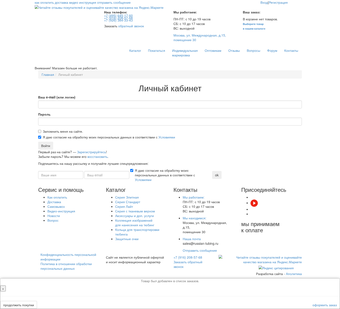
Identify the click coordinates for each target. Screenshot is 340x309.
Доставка (54, 201)
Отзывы (234, 50)
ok (217, 175)
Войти (45, 145)
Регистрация (278, 2)
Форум (272, 50)
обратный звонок (131, 26)
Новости (53, 215)
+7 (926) (118, 20)
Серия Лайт (124, 206)
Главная (48, 74)
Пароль (44, 114)
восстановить (97, 156)
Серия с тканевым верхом (135, 211)
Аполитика (294, 273)
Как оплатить (57, 197)
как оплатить (44, 2)
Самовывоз (56, 206)
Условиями (166, 137)
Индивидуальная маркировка (185, 52)
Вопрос (53, 220)
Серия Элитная (127, 197)
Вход (264, 2)
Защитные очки (127, 238)
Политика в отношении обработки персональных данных (66, 266)
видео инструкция (82, 2)
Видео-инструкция (61, 211)
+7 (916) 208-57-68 (187, 257)
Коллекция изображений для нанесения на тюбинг (134, 222)
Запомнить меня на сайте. (63, 131)
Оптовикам (213, 50)
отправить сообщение (114, 2)
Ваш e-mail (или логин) (56, 97)
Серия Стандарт (127, 201)
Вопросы (253, 50)
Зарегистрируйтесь (91, 152)
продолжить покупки (18, 305)
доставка (61, 2)
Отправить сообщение (200, 250)
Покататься (156, 50)
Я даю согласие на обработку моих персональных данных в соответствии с (109, 137)
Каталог (135, 50)
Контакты (291, 50)
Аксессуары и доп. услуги (134, 215)
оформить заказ (324, 305)
